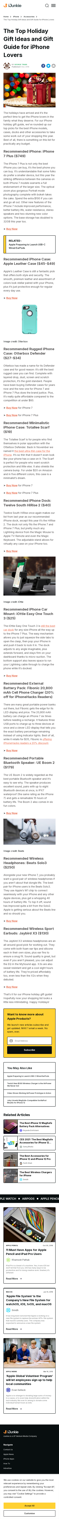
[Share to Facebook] (43, 66)
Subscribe (29, 1050)
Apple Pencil (46, 1198)
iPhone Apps (8, 1459)
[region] (29, 1496)
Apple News (8, 1454)
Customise (29, 1513)
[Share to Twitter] (48, 66)
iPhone (16, 17)
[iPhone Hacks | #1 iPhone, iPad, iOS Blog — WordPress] (12, 6)
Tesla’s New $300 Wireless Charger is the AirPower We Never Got (29, 1084)
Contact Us (8, 1449)
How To (6, 1463)
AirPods (24, 1198)
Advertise (7, 1468)
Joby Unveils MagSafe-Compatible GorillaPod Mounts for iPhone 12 (26, 1101)
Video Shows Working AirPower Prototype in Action (29, 1093)
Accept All (30, 1505)
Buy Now (11, 228)
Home (6, 17)
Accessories (29, 17)
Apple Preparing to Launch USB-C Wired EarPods (28, 1076)
